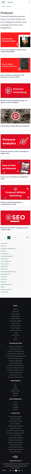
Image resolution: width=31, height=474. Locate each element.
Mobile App (15, 393)
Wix (2, 287)
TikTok (2, 279)
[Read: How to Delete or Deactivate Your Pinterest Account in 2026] (15, 65)
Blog (15, 386)
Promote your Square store (15, 372)
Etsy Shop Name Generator (15, 421)
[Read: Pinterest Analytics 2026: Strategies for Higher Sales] (15, 141)
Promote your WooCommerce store (15, 367)
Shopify (3, 269)
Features (15, 388)
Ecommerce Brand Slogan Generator (15, 433)
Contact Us (15, 395)
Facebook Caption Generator (15, 447)
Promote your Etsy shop (15, 349)
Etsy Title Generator (15, 419)
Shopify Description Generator (15, 426)
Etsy (2, 251)
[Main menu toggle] (29, 2)
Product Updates (15, 314)
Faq (15, 384)
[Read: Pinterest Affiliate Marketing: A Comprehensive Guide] (15, 192)
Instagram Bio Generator (16, 444)
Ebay (2, 246)
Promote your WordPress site (15, 377)
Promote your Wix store (15, 374)
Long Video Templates (15, 330)
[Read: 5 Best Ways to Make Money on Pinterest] (15, 116)
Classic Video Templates (15, 321)
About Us (15, 309)
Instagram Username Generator (15, 442)
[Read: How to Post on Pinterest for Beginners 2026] (15, 167)
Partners (15, 339)
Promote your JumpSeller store (15, 365)
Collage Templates (15, 318)
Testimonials (15, 311)
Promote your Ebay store (15, 363)
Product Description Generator (15, 437)
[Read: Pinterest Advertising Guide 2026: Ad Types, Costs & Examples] (15, 90)
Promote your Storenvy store (15, 358)
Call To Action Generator (15, 435)
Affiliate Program (15, 316)
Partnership (4, 264)
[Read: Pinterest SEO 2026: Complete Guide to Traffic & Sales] (15, 217)
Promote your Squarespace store (15, 351)
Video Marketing (5, 284)
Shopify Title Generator (15, 428)
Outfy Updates (5, 261)
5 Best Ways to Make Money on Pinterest (15, 126)
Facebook (3, 253)
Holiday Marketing (6, 256)
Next (28, 237)
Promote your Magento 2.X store (15, 370)
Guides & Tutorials (15, 391)
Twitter (2, 281)
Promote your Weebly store (15, 360)
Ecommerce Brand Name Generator (15, 430)
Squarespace (4, 274)
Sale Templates (15, 323)
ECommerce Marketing (7, 248)
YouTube (3, 292)
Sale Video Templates (15, 325)
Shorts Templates (15, 328)
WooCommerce (5, 289)
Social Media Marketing (7, 271)
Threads (3, 276)
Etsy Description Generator (15, 416)
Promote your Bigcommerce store (15, 353)
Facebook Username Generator (15, 449)
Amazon (3, 243)
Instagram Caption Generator (15, 440)
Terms (15, 337)
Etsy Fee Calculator (15, 423)
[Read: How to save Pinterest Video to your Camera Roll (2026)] (15, 39)
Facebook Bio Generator (15, 451)
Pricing (15, 332)
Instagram (3, 259)
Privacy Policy (15, 335)
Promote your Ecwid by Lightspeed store (15, 356)
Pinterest (3, 266)
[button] (10, 2)
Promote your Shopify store (15, 346)
